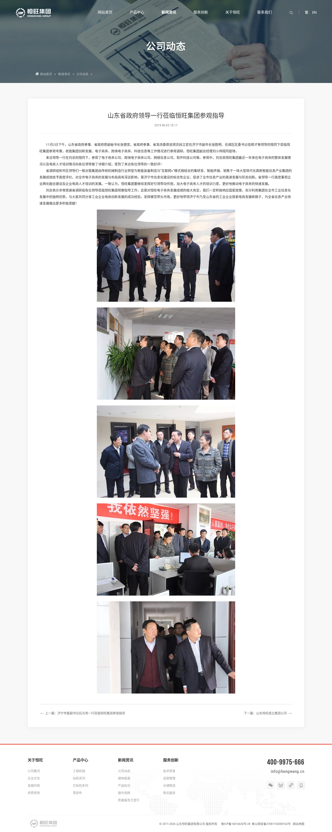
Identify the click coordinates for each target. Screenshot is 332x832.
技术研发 (169, 771)
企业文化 (34, 778)
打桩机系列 (80, 785)
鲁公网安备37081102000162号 (271, 824)
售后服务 (169, 793)
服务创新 (170, 760)
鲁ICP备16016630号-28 (235, 824)
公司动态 (82, 74)
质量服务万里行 (128, 800)
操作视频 (124, 793)
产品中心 (80, 760)
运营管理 (169, 778)
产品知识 (124, 785)
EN (314, 12)
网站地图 (298, 824)
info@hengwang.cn (287, 771)
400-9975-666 (285, 762)
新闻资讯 (64, 74)
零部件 (77, 793)
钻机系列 (79, 778)
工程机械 (79, 771)
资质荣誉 (34, 793)
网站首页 (46, 74)
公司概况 (34, 771)
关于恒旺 (35, 760)
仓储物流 (169, 785)
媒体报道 (124, 778)
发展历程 (34, 785)
